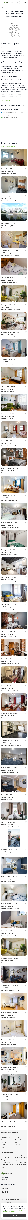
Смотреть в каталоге (8, 146)
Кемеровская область (21, 1157)
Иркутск (17, 1144)
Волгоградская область (7, 1164)
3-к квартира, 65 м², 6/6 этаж (9, 359)
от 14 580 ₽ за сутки (7, 416)
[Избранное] (18, 2)
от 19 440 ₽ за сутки (7, 1097)
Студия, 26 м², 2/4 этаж (8, 686)
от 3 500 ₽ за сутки (7, 525)
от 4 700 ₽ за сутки (7, 389)
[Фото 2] (13, 165)
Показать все (5, 1147)
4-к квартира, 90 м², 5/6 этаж (9, 713)
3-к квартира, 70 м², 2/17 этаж (10, 332)
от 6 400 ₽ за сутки (7, 743)
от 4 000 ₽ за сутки (7, 198)
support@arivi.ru (7, 1202)
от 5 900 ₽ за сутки (7, 797)
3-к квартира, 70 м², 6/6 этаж (9, 495)
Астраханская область (7, 1157)
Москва (3, 1135)
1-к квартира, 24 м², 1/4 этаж (9, 468)
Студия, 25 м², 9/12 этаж (8, 169)
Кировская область (20, 1160)
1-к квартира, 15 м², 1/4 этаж (9, 767)
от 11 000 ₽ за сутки (7, 988)
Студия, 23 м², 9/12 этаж (8, 196)
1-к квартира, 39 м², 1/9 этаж (9, 904)
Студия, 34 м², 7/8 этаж (8, 223)
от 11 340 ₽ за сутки (7, 307)
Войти (24, 2)
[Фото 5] (15, 165)
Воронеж (17, 1137)
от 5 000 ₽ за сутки (7, 226)
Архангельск (4, 1140)
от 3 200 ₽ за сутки (7, 579)
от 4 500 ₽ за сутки (7, 634)
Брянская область (6, 1162)
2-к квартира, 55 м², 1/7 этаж (9, 250)
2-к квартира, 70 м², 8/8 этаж (9, 740)
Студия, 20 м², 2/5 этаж (8, 1121)
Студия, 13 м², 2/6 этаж (8, 822)
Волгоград (18, 1135)
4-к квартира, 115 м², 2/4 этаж (10, 1094)
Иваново (17, 1142)
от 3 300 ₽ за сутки (7, 280)
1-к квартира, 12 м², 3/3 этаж (9, 876)
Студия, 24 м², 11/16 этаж (8, 577)
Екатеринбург (19, 1140)
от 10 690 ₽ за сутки (7, 498)
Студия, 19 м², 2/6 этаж (8, 386)
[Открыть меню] (2, 3)
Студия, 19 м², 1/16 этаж (8, 931)
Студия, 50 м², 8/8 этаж (8, 795)
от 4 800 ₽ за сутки (7, 552)
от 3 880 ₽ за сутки (7, 824)
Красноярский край (20, 1164)
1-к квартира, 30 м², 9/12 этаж (10, 1040)
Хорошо (14, 1215)
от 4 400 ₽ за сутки (7, 443)
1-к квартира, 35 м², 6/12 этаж (9, 522)
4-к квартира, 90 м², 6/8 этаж (9, 414)
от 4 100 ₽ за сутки (7, 1124)
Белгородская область (7, 1160)
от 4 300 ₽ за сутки (7, 171)
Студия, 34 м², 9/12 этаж (8, 441)
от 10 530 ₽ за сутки (7, 471)
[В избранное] (26, 169)
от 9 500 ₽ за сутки (7, 253)
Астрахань (4, 1142)
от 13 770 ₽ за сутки (7, 334)
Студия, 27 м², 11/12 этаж (8, 604)
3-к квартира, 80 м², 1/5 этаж (9, 305)
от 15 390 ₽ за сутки (7, 716)
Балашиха (3, 1144)
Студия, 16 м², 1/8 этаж (8, 659)
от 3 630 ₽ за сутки (7, 879)
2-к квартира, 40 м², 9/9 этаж (9, 849)
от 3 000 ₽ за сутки (7, 933)
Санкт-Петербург (6, 1137)
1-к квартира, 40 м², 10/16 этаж (10, 1012)
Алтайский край (5, 1155)
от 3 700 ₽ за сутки (7, 1015)
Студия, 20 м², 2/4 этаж (8, 631)
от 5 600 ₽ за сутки (7, 770)
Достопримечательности (8, 1184)
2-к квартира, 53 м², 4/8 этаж (9, 985)
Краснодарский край (20, 1162)
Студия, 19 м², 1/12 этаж (8, 278)
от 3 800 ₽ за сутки (7, 607)
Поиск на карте (5, 1177)
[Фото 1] (12, 165)
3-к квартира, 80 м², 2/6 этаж (9, 1067)
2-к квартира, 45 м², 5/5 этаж (9, 550)
